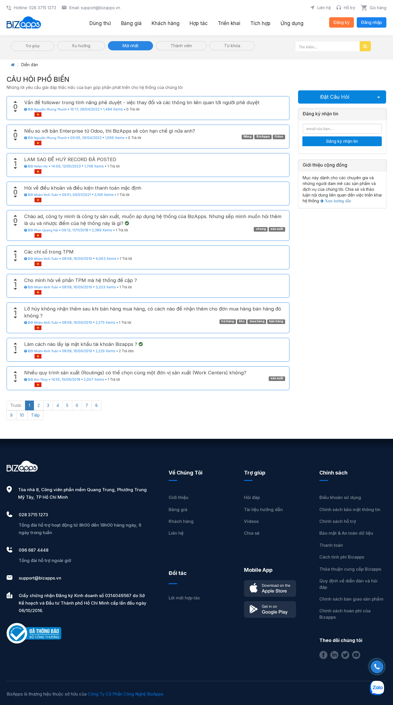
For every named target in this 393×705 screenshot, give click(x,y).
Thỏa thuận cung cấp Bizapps (350, 569)
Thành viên (181, 45)
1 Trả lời (113, 166)
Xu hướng (81, 45)
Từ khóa (232, 45)
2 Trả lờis (126, 351)
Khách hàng (181, 521)
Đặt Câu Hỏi (334, 97)
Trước (16, 405)
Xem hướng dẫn (337, 201)
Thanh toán (331, 545)
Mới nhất (130, 45)
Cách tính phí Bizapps (341, 557)
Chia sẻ (252, 533)
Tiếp (35, 415)
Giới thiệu (178, 497)
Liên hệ (176, 533)
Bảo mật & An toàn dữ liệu (346, 533)
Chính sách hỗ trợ (337, 521)
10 (22, 415)
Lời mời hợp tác (184, 598)
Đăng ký (341, 22)
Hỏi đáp (252, 497)
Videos (251, 521)
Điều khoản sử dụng (340, 497)
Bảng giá (178, 509)
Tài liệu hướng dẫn (263, 509)
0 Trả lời (133, 109)
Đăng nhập (371, 22)
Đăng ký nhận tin (342, 141)
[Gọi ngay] (377, 666)
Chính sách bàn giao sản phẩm (351, 599)
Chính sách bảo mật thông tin (349, 509)
